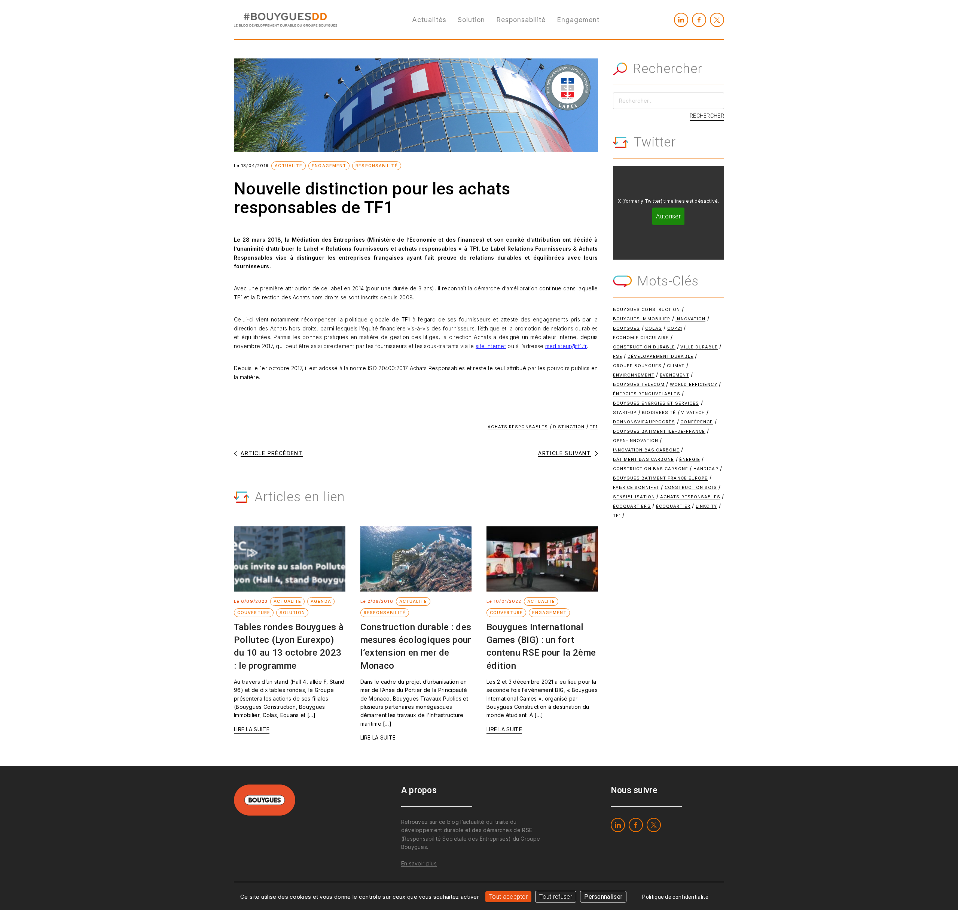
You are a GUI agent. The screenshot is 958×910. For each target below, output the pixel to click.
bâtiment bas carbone (643, 459)
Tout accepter (508, 896)
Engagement (578, 20)
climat (676, 365)
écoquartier (673, 506)
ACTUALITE (288, 165)
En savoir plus (419, 863)
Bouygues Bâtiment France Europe (660, 478)
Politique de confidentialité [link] (675, 897)
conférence (696, 421)
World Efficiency (693, 384)
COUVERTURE (253, 612)
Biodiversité (659, 412)
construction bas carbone (650, 468)
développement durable (660, 356)
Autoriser (668, 216)
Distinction (569, 426)
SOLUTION (292, 612)
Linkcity (706, 506)
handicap (705, 468)
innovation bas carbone (646, 450)
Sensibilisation (634, 496)
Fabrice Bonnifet (636, 487)
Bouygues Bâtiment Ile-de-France (659, 431)
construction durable (644, 347)
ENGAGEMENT (329, 165)
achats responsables (518, 426)
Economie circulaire (641, 337)
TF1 (594, 426)
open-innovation (636, 440)
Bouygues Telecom (639, 384)
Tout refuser (555, 896)
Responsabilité (521, 20)
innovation (690, 318)
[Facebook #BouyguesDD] (699, 20)
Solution (471, 20)
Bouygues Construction (646, 309)
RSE (617, 356)
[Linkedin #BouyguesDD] (681, 20)
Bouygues (626, 328)
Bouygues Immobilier (642, 318)
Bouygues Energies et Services (656, 403)
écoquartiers (632, 506)
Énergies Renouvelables (646, 393)
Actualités (429, 20)
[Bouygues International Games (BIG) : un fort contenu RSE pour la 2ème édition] (542, 559)
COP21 (675, 328)
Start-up (625, 412)
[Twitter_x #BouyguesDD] (717, 20)
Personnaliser (603, 896)
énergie (689, 459)
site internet (491, 346)
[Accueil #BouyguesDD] (285, 19)
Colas (653, 328)
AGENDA (321, 601)
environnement (634, 375)
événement (674, 375)
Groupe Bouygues (637, 365)
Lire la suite (251, 729)
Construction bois (691, 487)
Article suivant (564, 453)
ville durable (698, 347)
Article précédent (272, 453)
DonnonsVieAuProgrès (644, 421)
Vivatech (693, 412)
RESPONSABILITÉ (376, 165)
